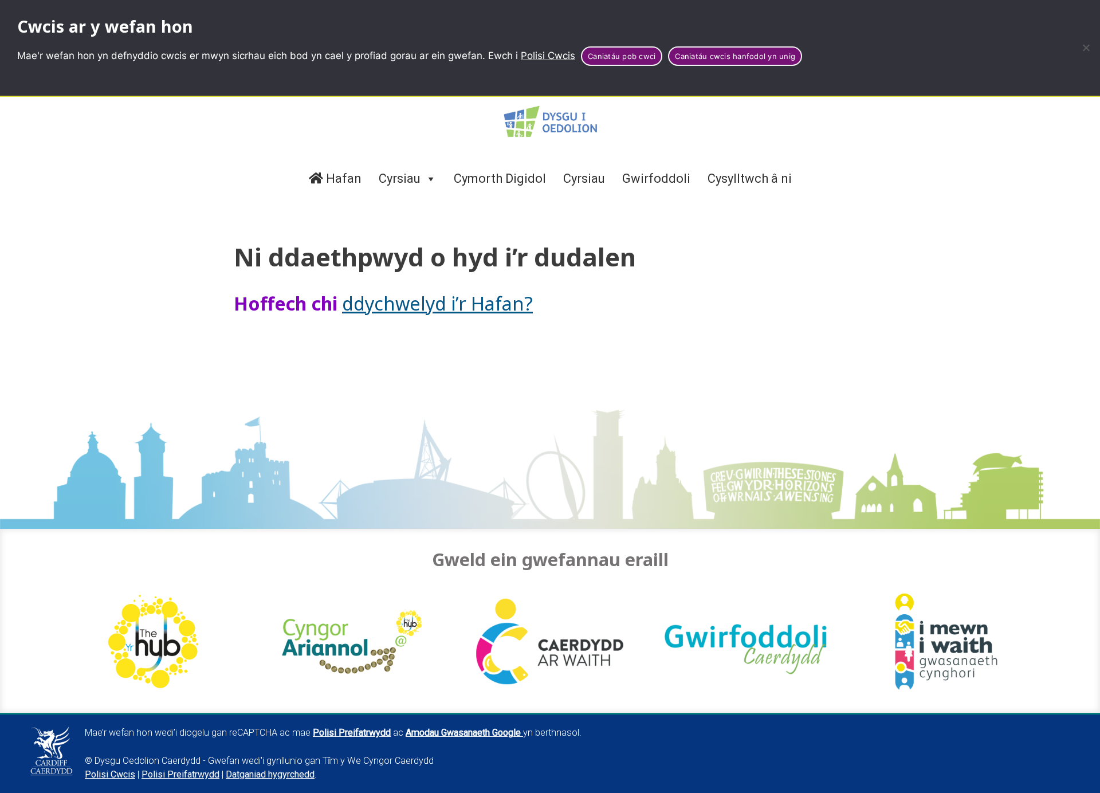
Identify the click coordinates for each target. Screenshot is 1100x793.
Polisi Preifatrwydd (180, 774)
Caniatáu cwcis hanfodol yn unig (735, 56)
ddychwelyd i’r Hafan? (437, 303)
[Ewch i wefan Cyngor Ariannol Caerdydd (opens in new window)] (352, 641)
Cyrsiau (400, 178)
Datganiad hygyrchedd (270, 774)
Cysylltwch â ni (750, 178)
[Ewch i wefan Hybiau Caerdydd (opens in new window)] (154, 641)
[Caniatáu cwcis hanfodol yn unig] (1085, 47)
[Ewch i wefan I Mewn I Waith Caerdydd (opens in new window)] (946, 641)
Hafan (342, 178)
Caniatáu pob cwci (621, 56)
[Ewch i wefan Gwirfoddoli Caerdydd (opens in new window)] (748, 641)
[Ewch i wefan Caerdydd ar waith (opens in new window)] (550, 641)
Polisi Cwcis (548, 55)
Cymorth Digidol (500, 178)
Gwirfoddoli (656, 178)
